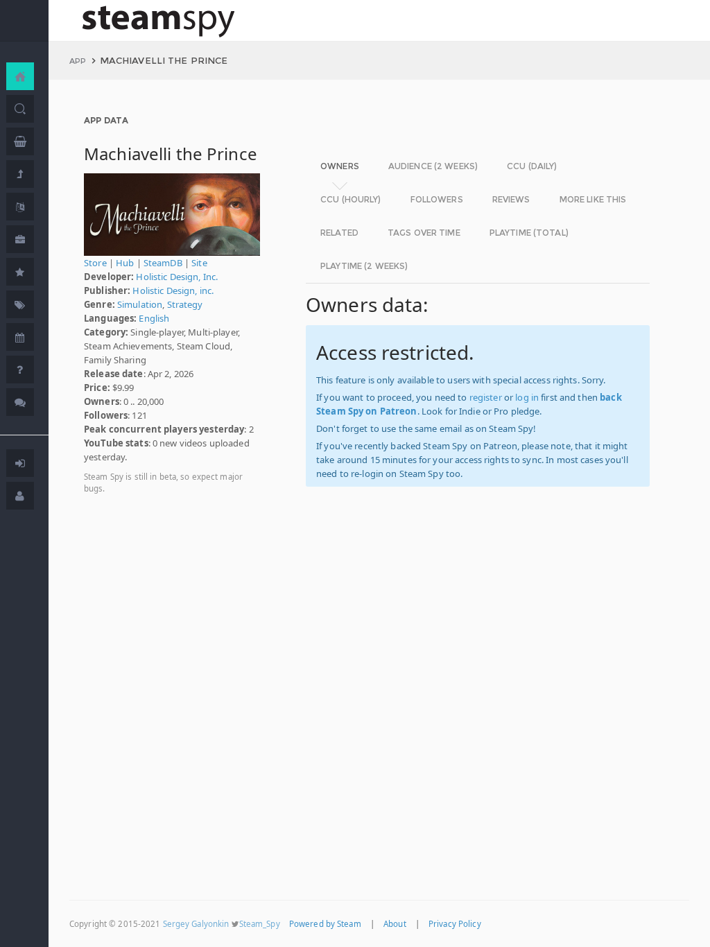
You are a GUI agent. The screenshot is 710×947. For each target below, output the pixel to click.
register (485, 397)
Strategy (185, 304)
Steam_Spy (259, 924)
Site (199, 263)
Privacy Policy (454, 924)
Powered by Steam (325, 924)
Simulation (139, 304)
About (394, 924)
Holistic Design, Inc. (177, 276)
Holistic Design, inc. (173, 290)
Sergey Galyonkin (196, 924)
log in (527, 397)
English (154, 318)
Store (95, 263)
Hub (125, 263)
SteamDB (163, 263)
